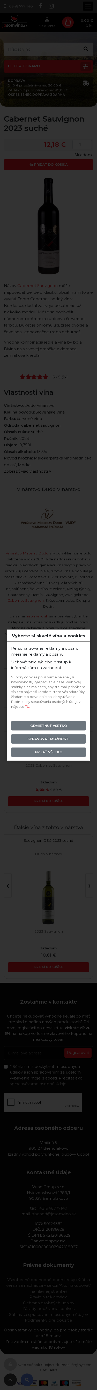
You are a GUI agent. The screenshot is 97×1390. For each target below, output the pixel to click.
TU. (27, 707)
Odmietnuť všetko (48, 726)
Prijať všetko (48, 752)
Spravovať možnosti (48, 739)
